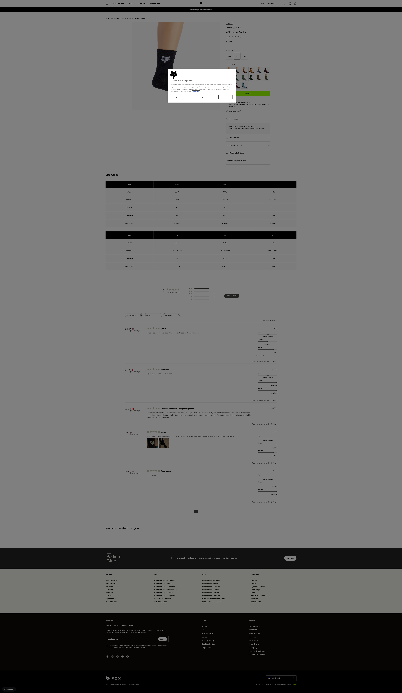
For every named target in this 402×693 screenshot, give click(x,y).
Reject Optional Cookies (208, 97)
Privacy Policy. (196, 91)
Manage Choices (178, 97)
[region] (202, 86)
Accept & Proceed (225, 97)
